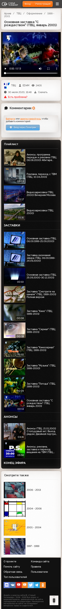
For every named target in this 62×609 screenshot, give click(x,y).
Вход (28, 4)
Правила (36, 566)
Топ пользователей (15, 577)
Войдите (10, 118)
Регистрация (42, 4)
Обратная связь (13, 571)
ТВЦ (18, 13)
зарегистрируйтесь (30, 118)
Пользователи (39, 571)
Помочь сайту (12, 566)
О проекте (10, 561)
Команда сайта (40, 561)
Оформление (34, 13)
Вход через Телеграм (24, 127)
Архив (7, 13)
